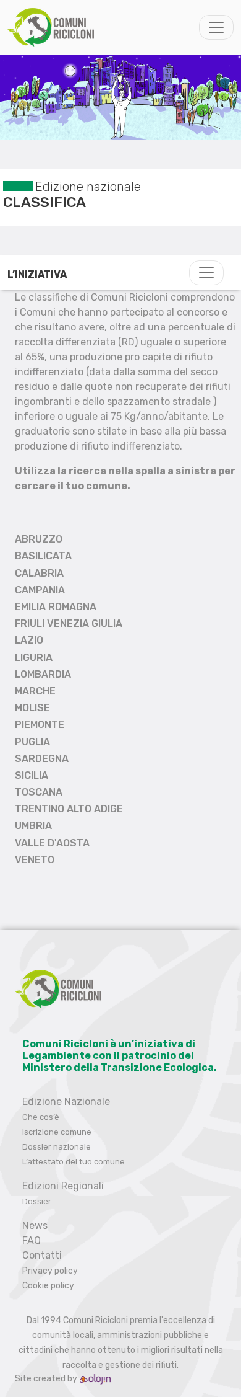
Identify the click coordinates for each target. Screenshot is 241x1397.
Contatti (42, 1255)
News (35, 1225)
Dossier (36, 1201)
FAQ (31, 1240)
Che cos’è (40, 1117)
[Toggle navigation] (216, 27)
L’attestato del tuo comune (73, 1161)
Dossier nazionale (56, 1146)
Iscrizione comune (56, 1132)
